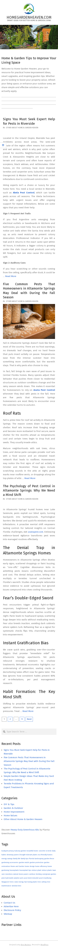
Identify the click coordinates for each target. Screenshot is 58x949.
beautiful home (32, 851)
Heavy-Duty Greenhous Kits (25, 829)
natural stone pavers (21, 874)
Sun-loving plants (30, 882)
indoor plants (47, 870)
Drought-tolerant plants (28, 855)
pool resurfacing (45, 878)
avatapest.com (35, 531)
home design (30, 866)
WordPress (44, 944)
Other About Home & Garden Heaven (22, 128)
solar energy (19, 882)
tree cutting (42, 882)
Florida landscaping (36, 859)
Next (29, 719)
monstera (8, 874)
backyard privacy (7, 851)
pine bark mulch (7, 878)
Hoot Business (26, 944)
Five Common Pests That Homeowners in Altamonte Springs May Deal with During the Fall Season (29, 761)
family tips (24, 859)
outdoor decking (35, 874)
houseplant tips (25, 870)
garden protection (36, 862)
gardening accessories (9, 862)
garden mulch (24, 862)
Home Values (10, 815)
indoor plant (36, 870)
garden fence (49, 859)
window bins (16, 886)
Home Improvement (14, 811)
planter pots (18, 878)
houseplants (14, 870)
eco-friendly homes (45, 855)
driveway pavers (13, 855)
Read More (10, 276)
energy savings (6, 859)
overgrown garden (49, 874)
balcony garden (20, 851)
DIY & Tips (9, 804)
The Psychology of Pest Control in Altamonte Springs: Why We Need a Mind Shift (29, 490)
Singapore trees (7, 882)
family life (16, 859)
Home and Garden (17, 866)
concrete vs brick (45, 851)
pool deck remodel (31, 878)
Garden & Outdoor (13, 808)
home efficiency (41, 866)
